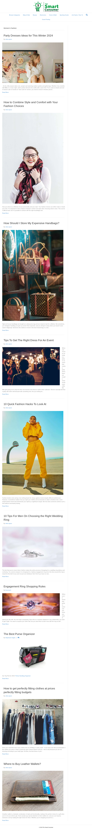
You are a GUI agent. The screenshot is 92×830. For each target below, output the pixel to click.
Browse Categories (14, 15)
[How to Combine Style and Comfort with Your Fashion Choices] (32, 158)
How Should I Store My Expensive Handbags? (31, 223)
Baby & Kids (26, 15)
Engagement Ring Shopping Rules (24, 586)
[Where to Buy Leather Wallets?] (32, 790)
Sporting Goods (64, 15)
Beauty (35, 15)
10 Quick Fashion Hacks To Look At (25, 404)
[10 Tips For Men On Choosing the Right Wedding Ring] (32, 546)
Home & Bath (53, 15)
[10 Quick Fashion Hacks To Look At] (32, 452)
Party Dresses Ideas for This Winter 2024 (28, 35)
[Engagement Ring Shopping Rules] (31, 604)
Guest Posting (46, 19)
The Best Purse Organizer (19, 633)
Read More (5, 92)
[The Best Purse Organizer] (32, 656)
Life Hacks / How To (77, 15)
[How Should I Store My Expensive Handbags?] (32, 275)
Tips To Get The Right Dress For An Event (29, 340)
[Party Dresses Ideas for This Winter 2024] (32, 62)
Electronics (43, 15)
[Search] (86, 14)
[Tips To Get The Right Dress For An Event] (31, 366)
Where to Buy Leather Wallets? (22, 763)
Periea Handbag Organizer (23, 676)
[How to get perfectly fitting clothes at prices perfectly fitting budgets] (32, 721)
